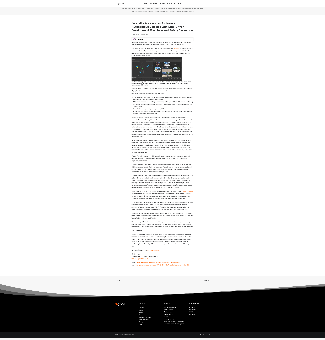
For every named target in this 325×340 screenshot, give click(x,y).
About (179, 3)
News (141, 310)
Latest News (153, 3)
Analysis (141, 308)
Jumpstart (192, 314)
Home (145, 3)
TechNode (192, 307)
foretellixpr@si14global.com (140, 259)
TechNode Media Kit (170, 307)
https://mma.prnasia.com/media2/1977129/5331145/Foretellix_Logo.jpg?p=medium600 (162, 265)
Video (141, 324)
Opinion (141, 312)
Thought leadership (145, 322)
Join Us (166, 317)
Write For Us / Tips (169, 319)
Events (162, 3)
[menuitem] (145, 3)
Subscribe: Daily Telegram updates (174, 324)
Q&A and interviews (145, 317)
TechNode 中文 (193, 309)
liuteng (145, 34)
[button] (209, 3)
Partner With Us (168, 314)
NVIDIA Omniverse (187, 191)
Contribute (171, 3)
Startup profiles (144, 319)
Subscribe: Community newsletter (174, 321)
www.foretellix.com (153, 250)
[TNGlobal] (119, 3)
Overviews (142, 315)
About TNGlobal (168, 309)
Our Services (168, 312)
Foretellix (176, 48)
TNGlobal (191, 312)
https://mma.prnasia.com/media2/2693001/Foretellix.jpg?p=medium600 (158, 262)
